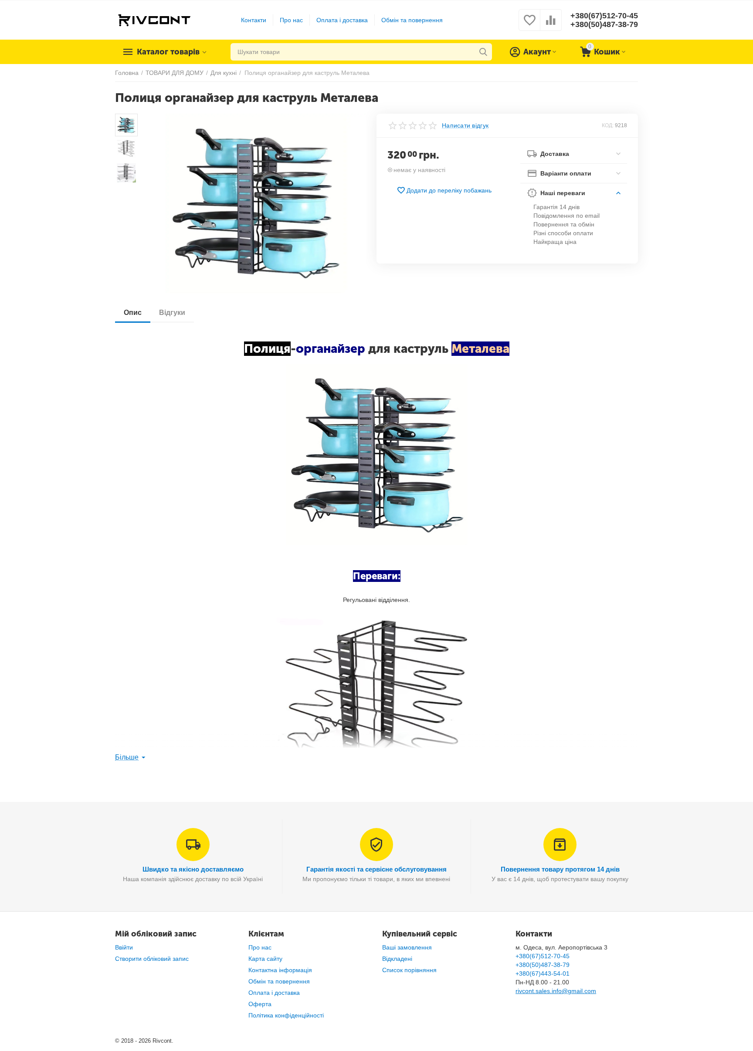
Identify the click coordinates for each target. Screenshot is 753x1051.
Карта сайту (265, 958)
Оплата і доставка (342, 20)
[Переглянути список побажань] (529, 24)
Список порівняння (409, 970)
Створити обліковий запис (152, 958)
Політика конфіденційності (286, 1015)
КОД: (608, 125)
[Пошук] (483, 52)
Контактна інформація (280, 970)
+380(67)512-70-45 (604, 15)
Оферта (259, 1003)
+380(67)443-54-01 (543, 973)
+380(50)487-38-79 (604, 24)
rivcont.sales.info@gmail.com (556, 990)
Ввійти (124, 947)
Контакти (253, 20)
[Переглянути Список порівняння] (551, 24)
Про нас (291, 20)
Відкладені (397, 958)
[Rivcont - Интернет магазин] (154, 19)
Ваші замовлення (407, 947)
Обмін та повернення (412, 20)
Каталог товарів (168, 51)
